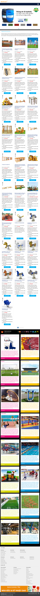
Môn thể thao (23, 466)
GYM (2, 520)
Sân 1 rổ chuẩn (3, 554)
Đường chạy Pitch (22, 558)
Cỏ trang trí (14, 573)
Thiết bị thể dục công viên (26, 387)
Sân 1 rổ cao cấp (3, 553)
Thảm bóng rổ (3, 570)
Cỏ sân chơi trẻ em (16, 570)
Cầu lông (2, 387)
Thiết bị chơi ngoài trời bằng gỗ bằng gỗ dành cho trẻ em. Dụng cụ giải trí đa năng (7, 194)
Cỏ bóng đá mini (15, 569)
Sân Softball (2, 558)
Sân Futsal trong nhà (3, 562)
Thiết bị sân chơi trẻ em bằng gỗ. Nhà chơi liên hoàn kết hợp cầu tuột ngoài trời (20, 107)
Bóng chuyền (3, 413)
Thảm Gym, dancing (3, 577)
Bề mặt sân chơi (32, 558)
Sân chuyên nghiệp (3, 551)
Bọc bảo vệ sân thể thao (25, 414)
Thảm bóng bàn (3, 573)
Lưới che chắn (3, 494)
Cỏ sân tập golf (15, 572)
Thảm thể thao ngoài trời (4, 575)
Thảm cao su (2, 578)
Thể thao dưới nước (24, 440)
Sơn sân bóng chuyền (23, 552)
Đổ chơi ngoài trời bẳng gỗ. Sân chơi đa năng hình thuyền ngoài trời (32, 194)
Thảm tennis (2, 571)
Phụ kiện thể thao (24, 493)
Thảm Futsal (2, 572)
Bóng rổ (2, 335)
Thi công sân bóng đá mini (17, 568)
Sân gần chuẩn (3, 552)
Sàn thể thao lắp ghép (4, 581)
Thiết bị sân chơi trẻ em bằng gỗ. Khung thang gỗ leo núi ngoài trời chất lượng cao (20, 165)
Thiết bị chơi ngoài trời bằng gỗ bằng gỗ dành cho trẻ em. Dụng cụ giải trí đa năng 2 (32, 135)
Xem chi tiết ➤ (7, 64)
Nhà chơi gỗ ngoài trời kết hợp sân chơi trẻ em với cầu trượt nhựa (6, 224)
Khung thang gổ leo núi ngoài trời (32, 77)
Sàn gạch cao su (3, 579)
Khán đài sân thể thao (25, 361)
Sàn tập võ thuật (3, 561)
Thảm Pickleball (3, 576)
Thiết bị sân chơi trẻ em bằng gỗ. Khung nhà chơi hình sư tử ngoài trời (32, 165)
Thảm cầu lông (12, 551)
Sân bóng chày (3, 560)
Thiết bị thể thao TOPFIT (25, 519)
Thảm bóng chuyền (22, 551)
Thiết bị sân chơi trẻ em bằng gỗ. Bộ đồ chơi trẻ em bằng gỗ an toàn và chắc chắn (7, 107)
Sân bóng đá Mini (12, 558)
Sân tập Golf (2, 559)
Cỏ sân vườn (15, 571)
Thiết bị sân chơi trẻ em (5, 467)
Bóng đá (2, 361)
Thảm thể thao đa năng (4, 574)
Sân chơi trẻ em (32, 559)
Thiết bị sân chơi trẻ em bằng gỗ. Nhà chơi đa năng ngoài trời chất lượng (20, 135)
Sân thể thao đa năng (4, 563)
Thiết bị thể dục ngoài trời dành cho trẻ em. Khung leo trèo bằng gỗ (7, 50)
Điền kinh (23, 335)
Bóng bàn (3, 440)
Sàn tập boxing (3, 580)
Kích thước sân (3, 555)
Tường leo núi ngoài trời (6, 164)
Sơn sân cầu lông (12, 552)
